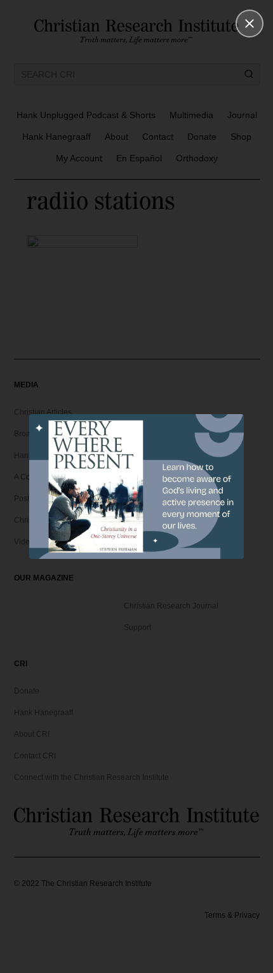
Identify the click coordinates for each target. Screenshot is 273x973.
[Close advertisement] (249, 23)
